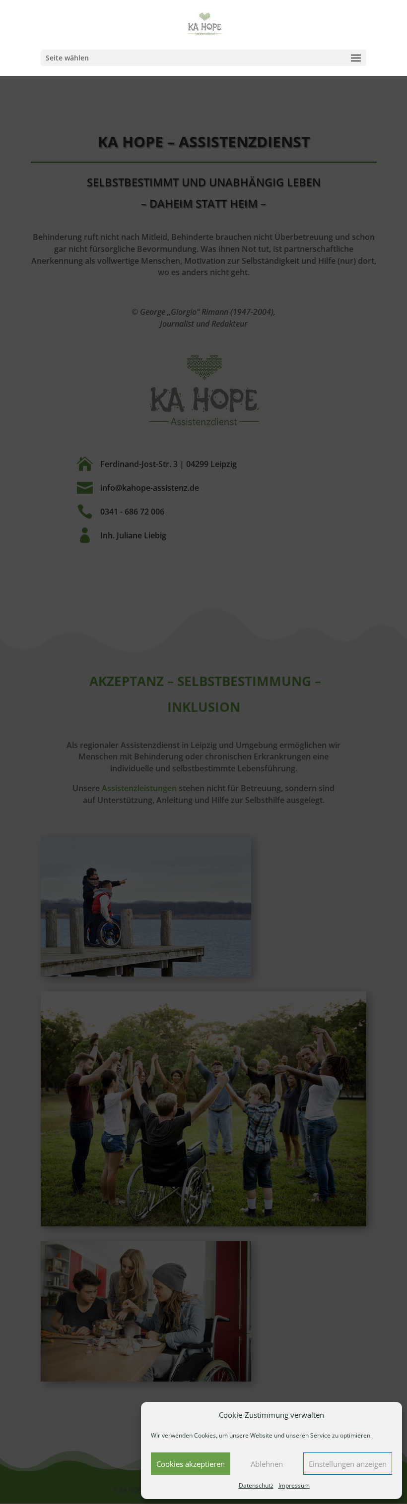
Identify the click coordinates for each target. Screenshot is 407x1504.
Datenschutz (256, 1485)
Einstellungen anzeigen (348, 1464)
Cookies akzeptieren (190, 1464)
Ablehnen (267, 1464)
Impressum (294, 1485)
